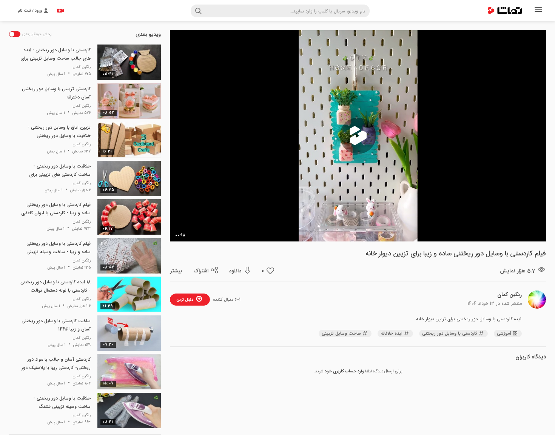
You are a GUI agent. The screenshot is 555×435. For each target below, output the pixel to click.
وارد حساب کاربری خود (344, 371)
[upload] (60, 11)
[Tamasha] (505, 11)
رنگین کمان (509, 295)
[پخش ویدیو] (358, 136)
